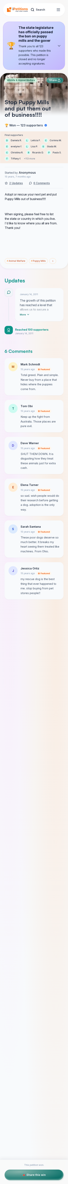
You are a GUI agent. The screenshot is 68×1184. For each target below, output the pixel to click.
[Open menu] (58, 10)
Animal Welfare (16, 260)
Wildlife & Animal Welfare (21, 80)
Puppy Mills (38, 260)
